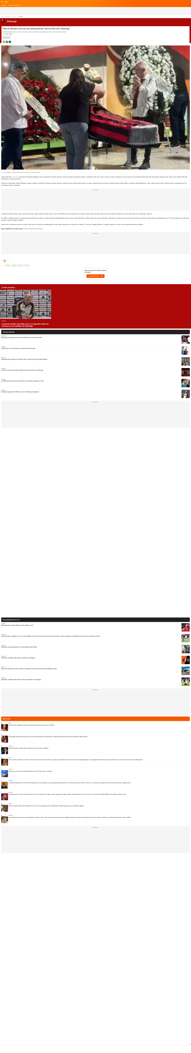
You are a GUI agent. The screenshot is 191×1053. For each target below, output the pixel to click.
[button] (2, 2)
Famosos (11, 780)
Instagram (31, 229)
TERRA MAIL (3, 5)
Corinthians (4, 336)
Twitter (25, 229)
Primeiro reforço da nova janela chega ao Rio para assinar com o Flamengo (22, 370)
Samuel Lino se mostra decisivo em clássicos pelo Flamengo (18, 348)
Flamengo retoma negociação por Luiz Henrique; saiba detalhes (19, 647)
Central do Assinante (13, 5)
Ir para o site (7, 2)
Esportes (8, 16)
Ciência (10, 803)
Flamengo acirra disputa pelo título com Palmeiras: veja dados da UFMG (21, 337)
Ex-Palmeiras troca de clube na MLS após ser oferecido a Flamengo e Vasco (22, 381)
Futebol (14, 16)
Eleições (10, 769)
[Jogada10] (5, 261)
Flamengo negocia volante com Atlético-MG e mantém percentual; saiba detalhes (24, 359)
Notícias (10, 746)
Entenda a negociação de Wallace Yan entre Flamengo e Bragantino (20, 392)
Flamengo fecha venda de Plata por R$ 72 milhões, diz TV (17, 625)
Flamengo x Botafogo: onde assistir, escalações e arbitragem (18, 658)
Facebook (39, 229)
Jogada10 (14, 265)
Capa (2, 16)
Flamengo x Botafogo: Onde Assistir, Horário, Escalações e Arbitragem (21, 679)
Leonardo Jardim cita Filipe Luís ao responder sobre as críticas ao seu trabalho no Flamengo (24, 325)
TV (9, 734)
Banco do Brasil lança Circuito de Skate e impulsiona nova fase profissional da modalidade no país (29, 668)
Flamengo (21, 16)
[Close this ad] (190, 1044)
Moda (9, 723)
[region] (95, 1049)
